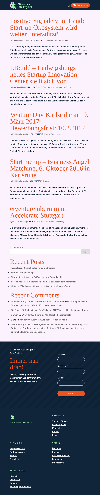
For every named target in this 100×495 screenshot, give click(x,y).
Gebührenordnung (61, 455)
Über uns (56, 448)
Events (47, 134)
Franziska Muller (19, 87)
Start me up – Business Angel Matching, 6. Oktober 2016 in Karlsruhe (50, 168)
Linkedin (14, 476)
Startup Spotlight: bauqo (22, 272)
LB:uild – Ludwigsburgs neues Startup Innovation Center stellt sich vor (43, 74)
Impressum (57, 459)
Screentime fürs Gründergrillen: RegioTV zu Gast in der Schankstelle (43, 282)
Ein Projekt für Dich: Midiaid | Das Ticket (30, 310)
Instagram (15, 479)
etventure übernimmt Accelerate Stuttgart (38, 212)
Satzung (56, 452)
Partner (55, 431)
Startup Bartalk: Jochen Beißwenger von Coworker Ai (36, 277)
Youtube (14, 483)
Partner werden (17, 452)
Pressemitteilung (56, 222)
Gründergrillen (59, 424)
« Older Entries (17, 247)
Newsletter (15, 459)
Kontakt (13, 455)
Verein (65, 40)
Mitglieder (57, 428)
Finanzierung (56, 134)
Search (85, 252)
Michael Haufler (19, 222)
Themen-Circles (60, 421)
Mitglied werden (80, 5)
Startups (62, 87)
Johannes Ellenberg (21, 40)
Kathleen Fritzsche (20, 134)
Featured (49, 40)
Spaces (54, 87)
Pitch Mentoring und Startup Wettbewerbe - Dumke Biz (37, 301)
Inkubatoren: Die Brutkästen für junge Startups (33, 268)
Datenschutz (58, 463)
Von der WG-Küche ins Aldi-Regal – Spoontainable (47, 315)
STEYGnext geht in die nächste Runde (70, 310)
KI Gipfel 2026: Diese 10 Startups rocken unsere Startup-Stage (40, 286)
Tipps (68, 87)
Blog (54, 435)
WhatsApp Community (20, 486)
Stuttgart (57, 40)
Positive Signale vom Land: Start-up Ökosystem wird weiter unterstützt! (47, 27)
